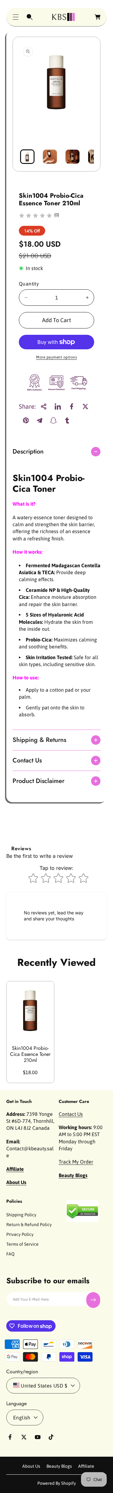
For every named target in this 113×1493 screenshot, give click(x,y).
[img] (35, 216)
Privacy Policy (20, 1234)
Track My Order (76, 1162)
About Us (31, 1466)
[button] (16, 17)
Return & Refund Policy (29, 1224)
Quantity (29, 283)
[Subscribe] (93, 1300)
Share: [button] (27, 406)
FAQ (10, 1253)
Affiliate (86, 1466)
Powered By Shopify (56, 1483)
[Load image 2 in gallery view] (50, 156)
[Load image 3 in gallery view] (72, 156)
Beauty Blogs (59, 1466)
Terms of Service (22, 1244)
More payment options (56, 357)
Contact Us (71, 1114)
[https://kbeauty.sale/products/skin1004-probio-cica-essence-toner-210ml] (58, 406)
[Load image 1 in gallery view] (27, 156)
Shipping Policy (21, 1214)
